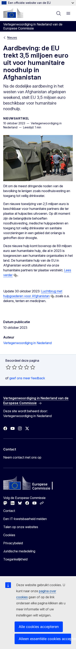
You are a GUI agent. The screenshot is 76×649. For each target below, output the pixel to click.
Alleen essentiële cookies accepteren (45, 639)
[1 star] (8, 367)
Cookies (9, 535)
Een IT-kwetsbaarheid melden (25, 519)
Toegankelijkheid (15, 559)
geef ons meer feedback (27, 378)
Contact (9, 511)
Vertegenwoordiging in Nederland (27, 343)
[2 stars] (11, 367)
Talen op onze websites (20, 527)
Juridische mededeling (19, 551)
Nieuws (12, 37)
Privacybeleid (13, 543)
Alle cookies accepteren (39, 627)
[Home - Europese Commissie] (13, 13)
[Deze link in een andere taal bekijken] (15, 275)
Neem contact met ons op (22, 457)
